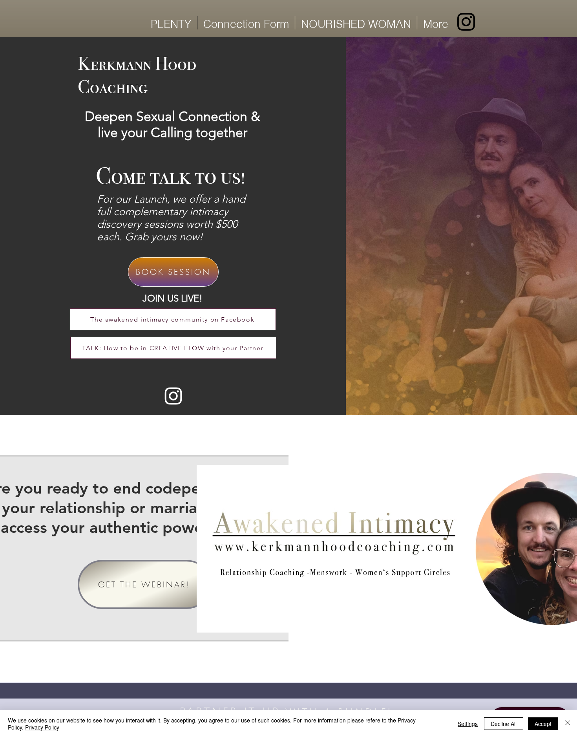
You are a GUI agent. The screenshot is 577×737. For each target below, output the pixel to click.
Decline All (504, 724)
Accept (543, 724)
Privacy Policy (42, 727)
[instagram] (466, 22)
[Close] (567, 724)
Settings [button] (468, 724)
